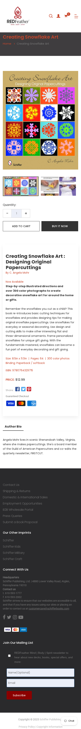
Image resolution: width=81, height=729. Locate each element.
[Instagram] (15, 617)
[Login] (58, 16)
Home (7, 44)
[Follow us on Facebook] (17, 389)
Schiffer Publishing (50, 719)
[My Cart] (66, 16)
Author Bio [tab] (13, 426)
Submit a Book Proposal (20, 522)
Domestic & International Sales (25, 497)
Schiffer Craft (12, 559)
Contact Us (11, 484)
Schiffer (8, 540)
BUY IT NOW (60, 226)
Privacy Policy (27, 726)
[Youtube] (20, 617)
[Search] (51, 16)
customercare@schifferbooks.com (49, 608)
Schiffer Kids (12, 546)
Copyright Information (50, 726)
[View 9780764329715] (21, 186)
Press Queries (12, 515)
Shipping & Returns (16, 491)
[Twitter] (9, 617)
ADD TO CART (21, 226)
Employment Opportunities (22, 503)
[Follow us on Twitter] (23, 389)
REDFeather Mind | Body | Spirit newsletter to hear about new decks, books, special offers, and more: (43, 657)
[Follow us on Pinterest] (29, 389)
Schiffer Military (14, 552)
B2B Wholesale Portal (18, 509)
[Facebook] (4, 617)
